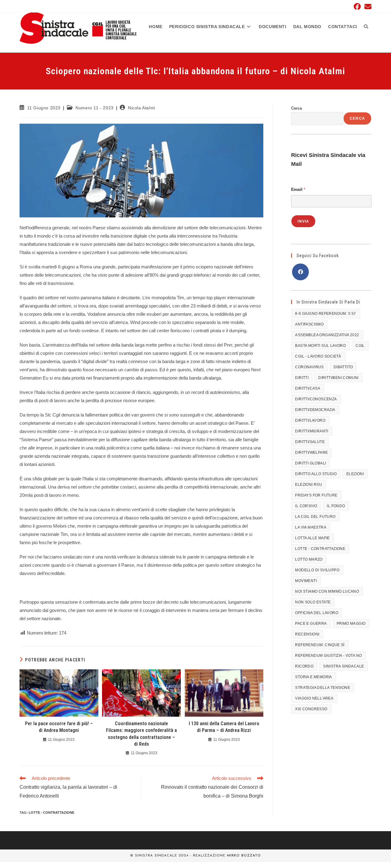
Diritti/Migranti (311, 431)
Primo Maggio (351, 623)
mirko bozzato (244, 855)
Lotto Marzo (308, 559)
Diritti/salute (310, 442)
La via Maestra (310, 527)
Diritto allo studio (316, 474)
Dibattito (343, 367)
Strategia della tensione (322, 688)
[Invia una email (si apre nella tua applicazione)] (367, 6)
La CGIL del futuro (315, 517)
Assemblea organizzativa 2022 (327, 335)
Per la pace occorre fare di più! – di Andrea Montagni (59, 727)
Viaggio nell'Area (314, 698)
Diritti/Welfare (311, 452)
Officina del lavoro (316, 613)
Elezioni (355, 474)
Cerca (296, 108)
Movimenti (306, 581)
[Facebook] (300, 272)
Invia (303, 221)
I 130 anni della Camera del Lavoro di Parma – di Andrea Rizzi (224, 727)
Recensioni (307, 634)
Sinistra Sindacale (343, 666)
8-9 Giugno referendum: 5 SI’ (325, 313)
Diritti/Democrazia (315, 410)
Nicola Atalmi (141, 107)
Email (298, 189)
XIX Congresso (311, 709)
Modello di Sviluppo (317, 570)
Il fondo (336, 506)
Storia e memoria (313, 677)
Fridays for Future (316, 495)
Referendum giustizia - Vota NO (328, 655)
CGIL (360, 346)
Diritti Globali (310, 463)
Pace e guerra (311, 623)
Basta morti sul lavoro (320, 346)
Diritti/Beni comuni (338, 378)
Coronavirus (309, 367)
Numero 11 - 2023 (94, 107)
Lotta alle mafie (312, 538)
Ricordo (304, 666)
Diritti (302, 378)
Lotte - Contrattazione (51, 812)
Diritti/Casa (307, 388)
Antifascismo (309, 324)
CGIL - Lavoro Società (318, 356)
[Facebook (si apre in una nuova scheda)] (357, 6)
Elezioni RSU (308, 484)
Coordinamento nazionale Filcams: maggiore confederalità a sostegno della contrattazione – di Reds (141, 734)
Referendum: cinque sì (319, 645)
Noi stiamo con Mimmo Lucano (327, 591)
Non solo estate (313, 602)
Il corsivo (306, 506)
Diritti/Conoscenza (316, 399)
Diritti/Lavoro (310, 420)
